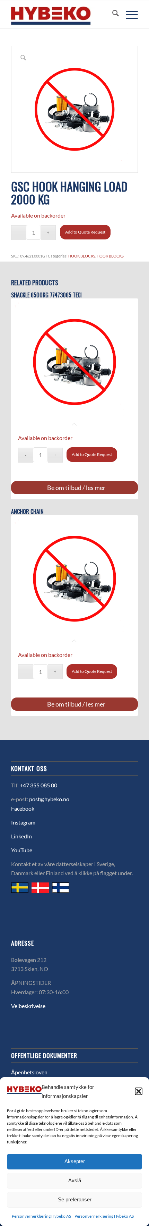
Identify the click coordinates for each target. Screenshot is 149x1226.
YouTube (21, 850)
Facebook (22, 808)
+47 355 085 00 (38, 785)
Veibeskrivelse (28, 1006)
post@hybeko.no (49, 799)
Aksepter (74, 1161)
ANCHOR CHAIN (27, 511)
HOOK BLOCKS (81, 256)
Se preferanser (74, 1199)
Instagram (23, 822)
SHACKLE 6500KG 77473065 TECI (46, 295)
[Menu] (128, 14)
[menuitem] (112, 14)
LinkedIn (21, 836)
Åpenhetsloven (29, 1072)
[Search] (112, 14)
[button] (138, 1091)
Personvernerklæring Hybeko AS (41, 1216)
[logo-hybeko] (61, 14)
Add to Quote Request (85, 232)
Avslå (74, 1180)
